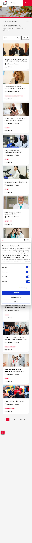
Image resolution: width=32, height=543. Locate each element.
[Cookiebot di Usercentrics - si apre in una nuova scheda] (23, 240)
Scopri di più (7, 67)
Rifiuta (16, 301)
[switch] (28, 272)
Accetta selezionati (16, 297)
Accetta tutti (16, 292)
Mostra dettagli (23, 288)
